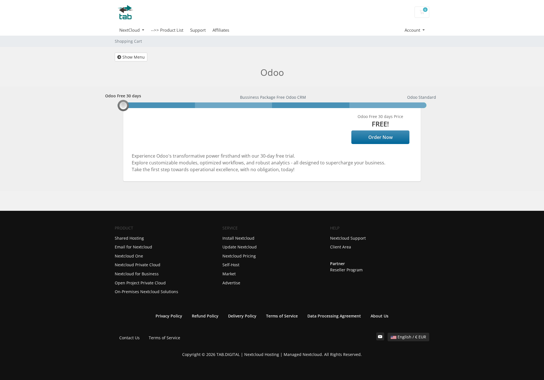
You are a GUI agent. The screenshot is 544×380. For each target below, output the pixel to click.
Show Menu (133, 57)
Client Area (340, 247)
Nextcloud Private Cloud (137, 264)
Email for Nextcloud (133, 247)
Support (198, 30)
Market (229, 273)
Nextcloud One (129, 256)
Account (413, 30)
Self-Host (230, 264)
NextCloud (130, 30)
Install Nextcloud (238, 238)
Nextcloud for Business (137, 273)
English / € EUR (411, 337)
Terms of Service (164, 337)
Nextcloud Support (348, 238)
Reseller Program (346, 269)
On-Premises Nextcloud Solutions (146, 291)
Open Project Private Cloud (140, 282)
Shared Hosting (129, 238)
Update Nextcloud (239, 247)
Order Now (380, 137)
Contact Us (129, 337)
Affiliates (220, 30)
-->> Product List (167, 30)
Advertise (231, 282)
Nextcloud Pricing (239, 256)
